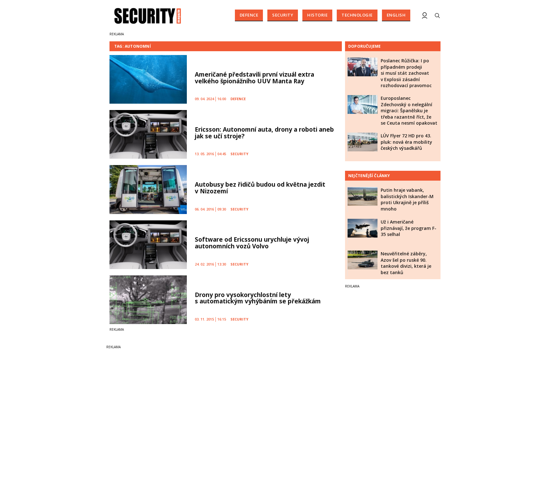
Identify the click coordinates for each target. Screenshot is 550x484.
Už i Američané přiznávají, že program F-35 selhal (408, 228)
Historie (317, 15)
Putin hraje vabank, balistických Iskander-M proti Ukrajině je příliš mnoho (407, 199)
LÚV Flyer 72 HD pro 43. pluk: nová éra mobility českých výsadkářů (406, 142)
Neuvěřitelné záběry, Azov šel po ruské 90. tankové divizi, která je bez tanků (406, 263)
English (396, 15)
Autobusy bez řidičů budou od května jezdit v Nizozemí (260, 187)
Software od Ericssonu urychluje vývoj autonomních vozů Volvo (252, 242)
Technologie (357, 15)
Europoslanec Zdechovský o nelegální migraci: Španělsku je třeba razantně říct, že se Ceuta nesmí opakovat (409, 110)
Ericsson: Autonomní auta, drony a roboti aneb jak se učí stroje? (264, 132)
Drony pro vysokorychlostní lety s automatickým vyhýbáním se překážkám (258, 298)
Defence (249, 15)
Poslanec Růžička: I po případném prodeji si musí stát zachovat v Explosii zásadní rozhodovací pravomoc (406, 73)
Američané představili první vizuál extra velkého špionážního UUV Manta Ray (254, 77)
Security (282, 15)
